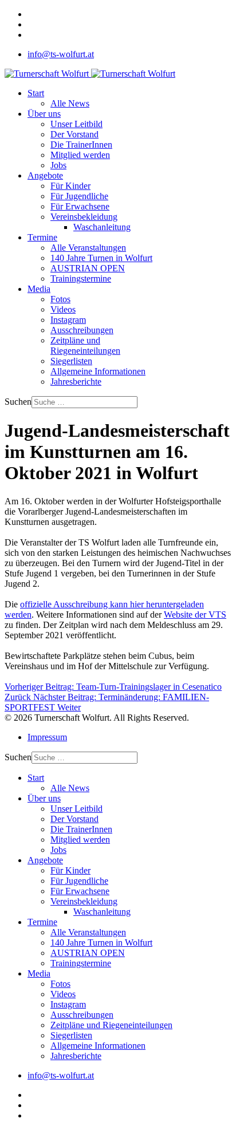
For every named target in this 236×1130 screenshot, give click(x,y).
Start (35, 93)
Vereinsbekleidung (83, 217)
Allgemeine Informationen (97, 371)
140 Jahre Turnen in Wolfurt (101, 258)
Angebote (45, 175)
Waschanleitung (102, 227)
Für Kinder (70, 186)
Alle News (69, 103)
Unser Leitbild (76, 124)
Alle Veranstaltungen (88, 247)
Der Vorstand (74, 134)
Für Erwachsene (79, 206)
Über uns (44, 113)
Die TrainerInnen (81, 144)
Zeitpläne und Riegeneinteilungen (85, 345)
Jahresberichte (75, 381)
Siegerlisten (71, 361)
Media (38, 289)
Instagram (68, 320)
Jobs (58, 165)
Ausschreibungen (81, 330)
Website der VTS (195, 614)
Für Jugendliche (79, 196)
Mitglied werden (80, 155)
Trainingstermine (80, 278)
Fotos (60, 299)
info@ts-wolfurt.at (60, 54)
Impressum (47, 737)
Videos (63, 309)
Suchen (18, 401)
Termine (42, 237)
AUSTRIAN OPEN (87, 268)
